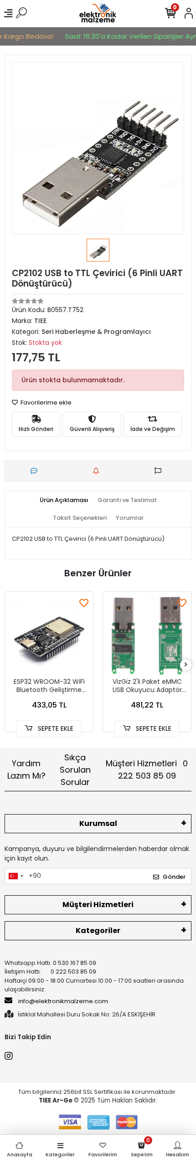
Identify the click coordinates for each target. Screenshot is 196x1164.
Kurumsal (98, 823)
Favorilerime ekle (45, 402)
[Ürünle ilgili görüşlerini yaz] (36, 471)
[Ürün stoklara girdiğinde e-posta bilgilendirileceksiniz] (98, 471)
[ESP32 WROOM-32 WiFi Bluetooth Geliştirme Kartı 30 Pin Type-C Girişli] (49, 635)
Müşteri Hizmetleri (147, 769)
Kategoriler (98, 930)
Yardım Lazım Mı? (26, 769)
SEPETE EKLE (54, 728)
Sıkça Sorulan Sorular (75, 770)
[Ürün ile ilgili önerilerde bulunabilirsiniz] (160, 471)
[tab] (64, 500)
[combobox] (15, 876)
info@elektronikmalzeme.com (63, 1001)
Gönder (174, 876)
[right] (186, 664)
